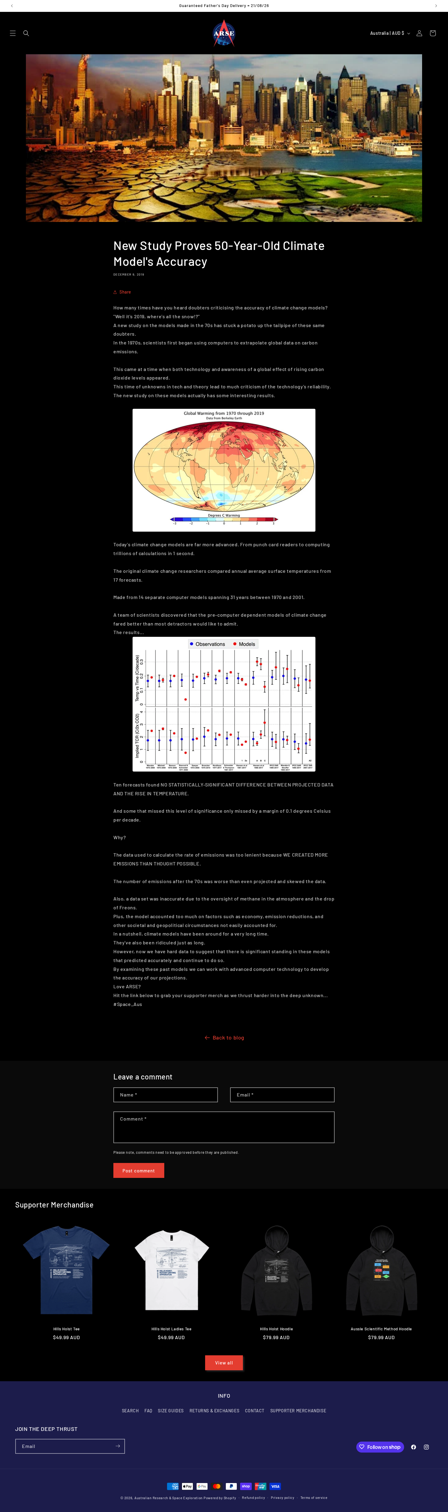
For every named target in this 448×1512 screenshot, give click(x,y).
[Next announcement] (436, 6)
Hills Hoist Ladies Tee (171, 1328)
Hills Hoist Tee (66, 1328)
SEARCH (130, 1411)
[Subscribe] (117, 1446)
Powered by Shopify (220, 1498)
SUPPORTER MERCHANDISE (298, 1411)
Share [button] (125, 291)
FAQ (148, 1411)
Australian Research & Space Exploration (168, 1498)
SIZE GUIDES (171, 1411)
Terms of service (314, 1498)
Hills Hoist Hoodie (276, 1328)
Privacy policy (282, 1498)
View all (224, 1362)
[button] (13, 33)
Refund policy (253, 1498)
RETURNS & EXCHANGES (214, 1411)
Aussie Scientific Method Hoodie (381, 1328)
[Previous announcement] (12, 6)
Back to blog (228, 1037)
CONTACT (255, 1411)
